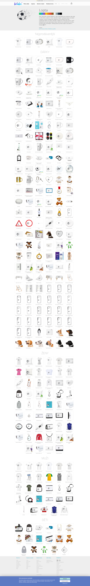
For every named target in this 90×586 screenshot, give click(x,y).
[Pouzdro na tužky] (50, 534)
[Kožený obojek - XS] (60, 328)
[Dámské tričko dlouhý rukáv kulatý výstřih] (40, 433)
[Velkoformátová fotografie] (40, 197)
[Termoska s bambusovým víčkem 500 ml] (40, 110)
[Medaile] (60, 186)
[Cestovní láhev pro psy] (40, 328)
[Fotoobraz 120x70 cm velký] (20, 164)
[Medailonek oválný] (40, 400)
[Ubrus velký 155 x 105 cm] (60, 273)
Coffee (37, 569)
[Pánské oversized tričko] (40, 473)
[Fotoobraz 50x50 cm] (50, 164)
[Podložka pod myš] (30, 121)
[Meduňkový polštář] (40, 389)
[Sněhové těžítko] (70, 164)
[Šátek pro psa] (70, 99)
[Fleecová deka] (20, 88)
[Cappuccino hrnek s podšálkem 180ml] (60, 77)
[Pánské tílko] (60, 473)
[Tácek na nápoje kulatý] (60, 132)
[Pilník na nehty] (70, 411)
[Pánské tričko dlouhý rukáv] (70, 473)
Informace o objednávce (60, 562)
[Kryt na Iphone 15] (70, 295)
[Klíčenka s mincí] (60, 208)
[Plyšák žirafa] (70, 175)
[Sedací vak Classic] (30, 273)
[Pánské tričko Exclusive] (40, 462)
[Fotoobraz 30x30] (70, 110)
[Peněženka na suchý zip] (60, 411)
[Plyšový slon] (55, 545)
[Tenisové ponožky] (30, 473)
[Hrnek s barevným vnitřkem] (50, 66)
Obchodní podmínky (60, 570)
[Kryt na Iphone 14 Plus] (50, 306)
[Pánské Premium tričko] (30, 462)
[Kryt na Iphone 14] (40, 306)
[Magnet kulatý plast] (70, 219)
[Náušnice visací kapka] (30, 433)
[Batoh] (20, 389)
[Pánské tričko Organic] (50, 462)
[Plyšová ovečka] (60, 175)
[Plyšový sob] (35, 545)
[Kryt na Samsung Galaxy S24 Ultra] (60, 317)
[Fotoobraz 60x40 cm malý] (50, 197)
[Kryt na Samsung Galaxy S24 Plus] (50, 317)
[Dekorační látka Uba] (20, 433)
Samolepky (18, 563)
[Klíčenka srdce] (50, 121)
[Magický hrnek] (20, 66)
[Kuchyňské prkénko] (20, 230)
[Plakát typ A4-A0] (40, 88)
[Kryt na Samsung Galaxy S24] (40, 317)
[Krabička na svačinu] (50, 186)
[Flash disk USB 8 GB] (70, 197)
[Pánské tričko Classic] (20, 462)
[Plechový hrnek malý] (20, 99)
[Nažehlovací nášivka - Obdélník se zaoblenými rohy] (50, 208)
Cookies (58, 571)
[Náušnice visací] (30, 411)
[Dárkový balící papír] (40, 132)
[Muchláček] (65, 545)
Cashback (58, 563)
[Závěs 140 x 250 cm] (30, 284)
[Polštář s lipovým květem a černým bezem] (60, 433)
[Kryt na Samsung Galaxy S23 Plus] (20, 328)
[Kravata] (25, 505)
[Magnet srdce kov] (50, 175)
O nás (57, 574)
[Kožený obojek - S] (70, 328)
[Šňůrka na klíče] (50, 77)
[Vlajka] (30, 66)
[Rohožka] (30, 99)
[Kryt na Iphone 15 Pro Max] (70, 208)
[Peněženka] (50, 411)
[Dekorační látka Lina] (40, 444)
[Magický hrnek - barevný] (50, 132)
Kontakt (66, 3)
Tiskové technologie (60, 569)
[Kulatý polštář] (30, 389)
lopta (43, 28)
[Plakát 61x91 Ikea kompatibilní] (60, 88)
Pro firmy (48, 562)
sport (40, 28)
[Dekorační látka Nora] (30, 197)
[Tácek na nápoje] (40, 230)
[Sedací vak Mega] (40, 273)
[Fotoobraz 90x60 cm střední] (70, 230)
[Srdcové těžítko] (70, 132)
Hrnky (17, 560)
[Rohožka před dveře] (30, 132)
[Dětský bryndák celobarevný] (25, 545)
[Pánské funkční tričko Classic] (70, 462)
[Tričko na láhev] (40, 208)
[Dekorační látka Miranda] (40, 186)
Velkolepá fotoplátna (39, 568)
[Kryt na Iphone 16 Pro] (50, 295)
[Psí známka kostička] (20, 208)
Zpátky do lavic (38, 561)
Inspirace (33, 3)
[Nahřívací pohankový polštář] (70, 433)
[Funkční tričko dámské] (60, 422)
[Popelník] (20, 197)
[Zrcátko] (20, 422)
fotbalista (50, 28)
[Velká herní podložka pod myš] (30, 164)
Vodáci (37, 562)
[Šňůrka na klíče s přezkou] (50, 219)
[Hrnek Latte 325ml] (20, 77)
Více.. (17, 568)
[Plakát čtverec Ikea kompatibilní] (40, 164)
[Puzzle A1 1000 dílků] (40, 121)
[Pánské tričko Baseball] (50, 473)
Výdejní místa (59, 565)
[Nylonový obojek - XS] (50, 230)
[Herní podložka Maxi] (20, 132)
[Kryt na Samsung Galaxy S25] (70, 306)
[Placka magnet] (30, 77)
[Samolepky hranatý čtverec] (60, 110)
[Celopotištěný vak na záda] (50, 400)
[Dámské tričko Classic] (20, 357)
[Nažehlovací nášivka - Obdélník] (70, 121)
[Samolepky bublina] (60, 219)
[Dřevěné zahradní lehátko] (70, 273)
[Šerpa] (40, 219)
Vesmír (37, 572)
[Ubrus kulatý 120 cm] (50, 273)
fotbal (46, 28)
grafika (54, 28)
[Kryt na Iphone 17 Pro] (60, 284)
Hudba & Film (28, 566)
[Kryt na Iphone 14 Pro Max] (60, 306)
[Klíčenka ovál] (50, 389)
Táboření (37, 560)
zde (36, 582)
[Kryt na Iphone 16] (30, 295)
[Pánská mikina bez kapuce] (65, 505)
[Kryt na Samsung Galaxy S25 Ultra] (20, 317)
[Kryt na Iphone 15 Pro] (20, 306)
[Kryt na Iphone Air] (20, 295)
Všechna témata (38, 574)
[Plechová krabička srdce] (60, 230)
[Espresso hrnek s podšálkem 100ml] (30, 88)
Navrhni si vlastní (40, 3)
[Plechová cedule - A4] (20, 186)
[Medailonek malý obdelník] (50, 433)
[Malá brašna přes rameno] (60, 389)
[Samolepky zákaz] (30, 219)
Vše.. (27, 568)
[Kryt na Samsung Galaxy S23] (70, 317)
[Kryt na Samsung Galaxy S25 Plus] (30, 317)
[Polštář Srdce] (50, 110)
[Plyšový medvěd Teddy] (60, 197)
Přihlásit (62, 3)
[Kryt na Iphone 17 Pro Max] (70, 284)
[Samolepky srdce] (30, 110)
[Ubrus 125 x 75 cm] (20, 273)
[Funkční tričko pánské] (20, 473)
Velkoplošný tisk (49, 560)
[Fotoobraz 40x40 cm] (50, 88)
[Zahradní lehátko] (20, 284)
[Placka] (70, 66)
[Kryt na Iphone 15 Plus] (30, 306)
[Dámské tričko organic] (50, 357)
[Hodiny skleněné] (60, 164)
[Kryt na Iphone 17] (50, 284)
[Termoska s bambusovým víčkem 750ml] (60, 99)
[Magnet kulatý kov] (20, 121)
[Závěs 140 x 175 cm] (40, 284)
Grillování (37, 563)
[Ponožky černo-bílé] (70, 389)
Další (27, 567)
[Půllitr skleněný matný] (40, 77)
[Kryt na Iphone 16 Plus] (40, 295)
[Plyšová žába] (45, 545)
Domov (17, 567)
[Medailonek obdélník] (30, 400)
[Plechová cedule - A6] (30, 208)
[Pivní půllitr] (30, 175)
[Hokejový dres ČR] (45, 505)
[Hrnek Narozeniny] (70, 186)
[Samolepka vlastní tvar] (40, 66)
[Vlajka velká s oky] (50, 99)
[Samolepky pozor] (20, 219)
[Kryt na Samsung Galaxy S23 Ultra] (30, 328)
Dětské (27, 562)
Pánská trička (18, 561)
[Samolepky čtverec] (70, 77)
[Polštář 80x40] (50, 444)
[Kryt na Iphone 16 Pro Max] (60, 295)
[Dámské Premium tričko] (40, 357)
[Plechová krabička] (30, 534)
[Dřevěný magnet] (50, 328)
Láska (27, 560)
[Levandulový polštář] (30, 444)
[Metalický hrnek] (20, 175)
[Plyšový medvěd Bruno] (60, 534)
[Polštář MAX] (60, 66)
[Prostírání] (30, 230)
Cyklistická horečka (39, 566)
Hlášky (27, 563)
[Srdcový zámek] (40, 175)
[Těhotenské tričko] (60, 400)
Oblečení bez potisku (50, 561)
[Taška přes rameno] (50, 422)
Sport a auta (28, 561)
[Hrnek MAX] (60, 121)
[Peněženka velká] (40, 411)
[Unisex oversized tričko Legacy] (60, 357)
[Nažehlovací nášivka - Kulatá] (20, 110)
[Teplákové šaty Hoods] (20, 400)
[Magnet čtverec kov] (70, 88)
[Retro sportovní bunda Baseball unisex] (70, 422)
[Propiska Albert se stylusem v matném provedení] (30, 186)
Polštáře (17, 566)
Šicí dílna (17, 562)
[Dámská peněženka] (60, 444)
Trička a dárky (26, 3)
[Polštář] (30, 357)
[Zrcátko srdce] (30, 422)
